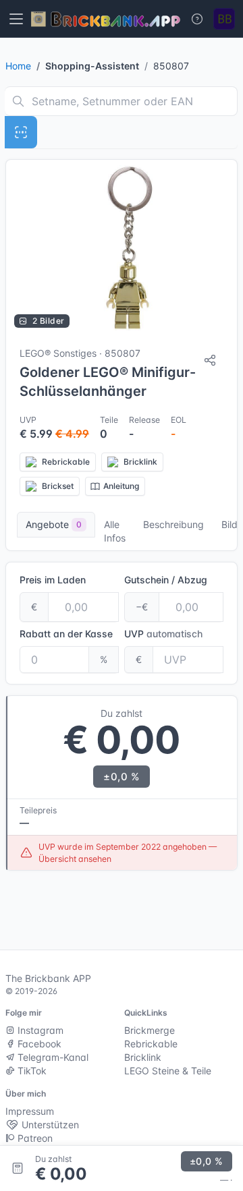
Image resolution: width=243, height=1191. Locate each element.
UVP (163, 633)
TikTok (31, 1070)
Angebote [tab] (54, 524)
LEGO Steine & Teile (167, 1070)
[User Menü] (224, 18)
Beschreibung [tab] (173, 524)
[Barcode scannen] (21, 132)
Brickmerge (149, 1030)
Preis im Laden (53, 579)
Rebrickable (151, 1043)
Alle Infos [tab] (115, 531)
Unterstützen (49, 1124)
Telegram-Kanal (51, 1057)
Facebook (38, 1043)
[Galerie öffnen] (121, 247)
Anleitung (121, 486)
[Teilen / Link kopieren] (209, 360)
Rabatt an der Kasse (66, 633)
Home (18, 65)
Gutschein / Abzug (165, 579)
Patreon (34, 1138)
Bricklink (142, 1057)
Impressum (29, 1111)
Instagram (39, 1030)
